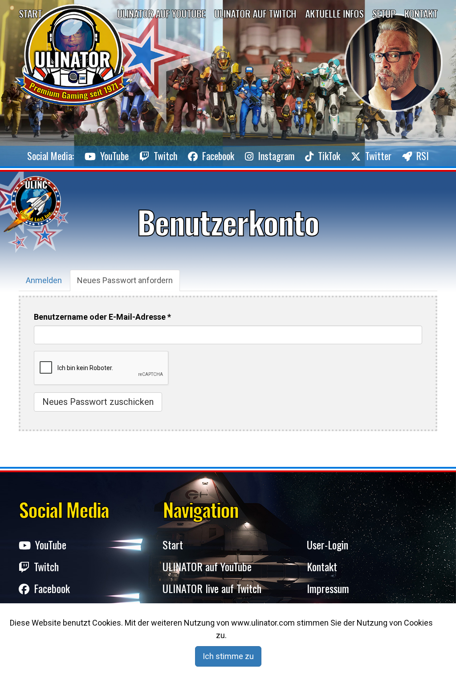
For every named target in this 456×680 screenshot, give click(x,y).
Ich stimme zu (228, 656)
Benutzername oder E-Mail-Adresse (102, 316)
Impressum (328, 588)
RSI (422, 155)
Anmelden (44, 280)
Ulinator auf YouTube (161, 13)
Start (30, 13)
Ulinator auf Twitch (255, 13)
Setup (383, 13)
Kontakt (420, 13)
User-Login (327, 544)
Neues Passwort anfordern (128, 283)
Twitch (165, 155)
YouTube (114, 155)
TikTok (329, 155)
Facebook (218, 155)
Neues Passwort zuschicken (98, 401)
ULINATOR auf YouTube (207, 566)
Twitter (378, 155)
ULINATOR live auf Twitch (212, 588)
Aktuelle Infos (334, 13)
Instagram (276, 155)
